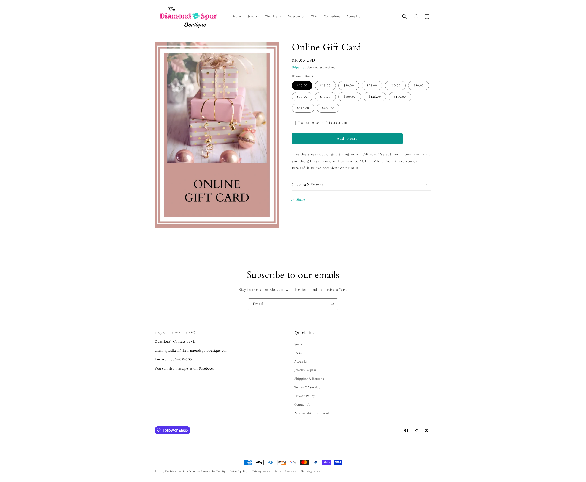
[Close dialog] (339, 196)
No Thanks (293, 276)
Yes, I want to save (293, 260)
